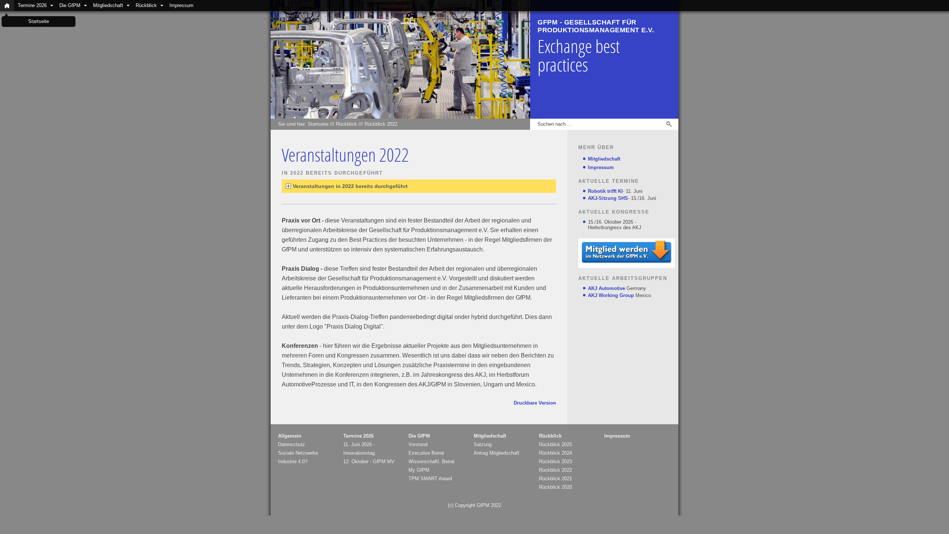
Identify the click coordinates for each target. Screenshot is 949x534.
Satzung (483, 444)
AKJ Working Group (611, 295)
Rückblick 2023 (555, 461)
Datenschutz (291, 444)
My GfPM (419, 470)
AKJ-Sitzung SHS (608, 198)
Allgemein (289, 436)
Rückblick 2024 (555, 453)
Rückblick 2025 (555, 444)
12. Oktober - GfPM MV (368, 461)
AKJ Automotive (606, 288)
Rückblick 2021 (555, 478)
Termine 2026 (32, 5)
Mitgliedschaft (108, 5)
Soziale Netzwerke (298, 453)
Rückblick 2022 (380, 124)
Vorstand (418, 444)
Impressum (181, 5)
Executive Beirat (426, 453)
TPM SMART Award (430, 478)
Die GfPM (69, 5)
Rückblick (146, 5)
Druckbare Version (535, 403)
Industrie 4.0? (292, 461)
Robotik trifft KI (605, 191)
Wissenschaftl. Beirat (431, 461)
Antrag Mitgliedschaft (496, 453)
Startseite (318, 124)
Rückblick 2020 (555, 487)
